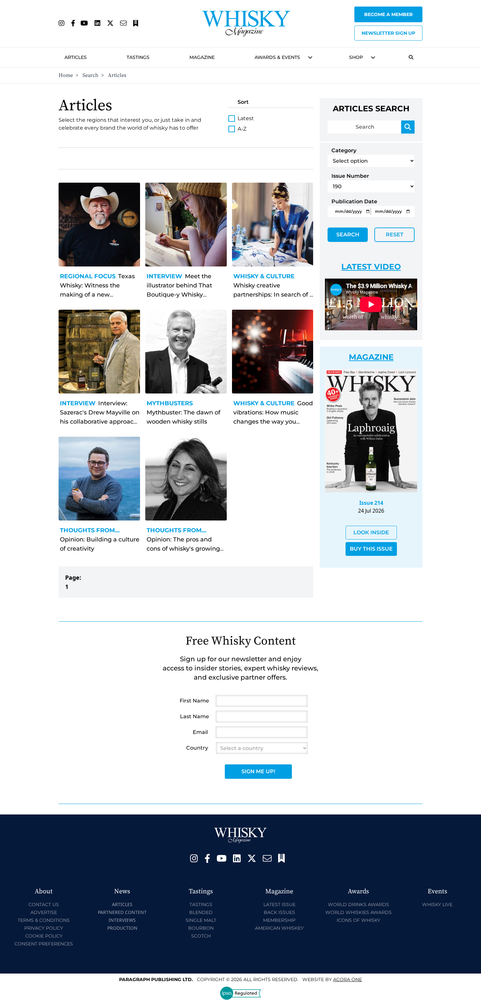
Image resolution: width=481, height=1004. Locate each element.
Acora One (347, 979)
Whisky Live (437, 904)
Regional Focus (88, 276)
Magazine (202, 57)
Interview (164, 276)
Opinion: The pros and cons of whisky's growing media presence (183, 548)
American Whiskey (279, 928)
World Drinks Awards (358, 904)
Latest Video (371, 266)
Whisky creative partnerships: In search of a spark (273, 294)
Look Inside (371, 532)
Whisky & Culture (263, 276)
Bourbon (201, 928)
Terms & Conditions (44, 920)
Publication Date (354, 201)
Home (66, 75)
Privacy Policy (43, 928)
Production (122, 928)
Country (197, 748)
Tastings (138, 57)
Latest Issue (279, 904)
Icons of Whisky (358, 920)
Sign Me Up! (258, 771)
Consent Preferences (43, 944)
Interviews (122, 920)
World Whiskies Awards (358, 912)
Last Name (194, 716)
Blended (201, 912)
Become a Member (388, 14)
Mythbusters (170, 403)
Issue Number (350, 176)
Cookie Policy (43, 936)
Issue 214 (371, 502)
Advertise (43, 912)
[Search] (408, 127)
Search (90, 75)
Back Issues (279, 912)
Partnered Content (122, 912)
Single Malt (201, 920)
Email (200, 732)
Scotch (201, 936)
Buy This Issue (371, 549)
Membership (279, 920)
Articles (75, 57)
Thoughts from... (90, 530)
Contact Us (43, 904)
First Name (194, 701)
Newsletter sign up (388, 33)
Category (343, 150)
